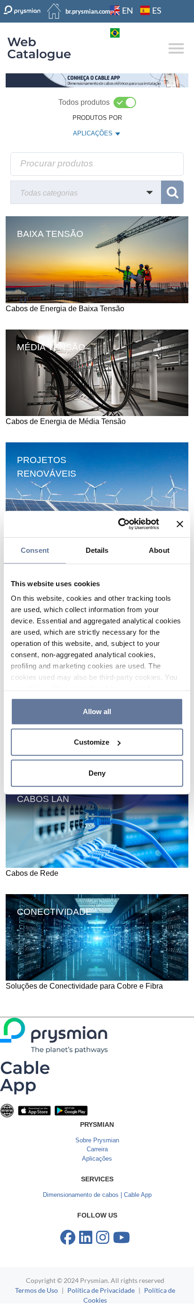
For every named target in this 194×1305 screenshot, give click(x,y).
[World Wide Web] (7, 1110)
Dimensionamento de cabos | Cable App (97, 1194)
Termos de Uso (36, 1290)
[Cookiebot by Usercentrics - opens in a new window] (120, 524)
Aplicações (97, 1158)
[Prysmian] (97, 80)
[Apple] (34, 1110)
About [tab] (159, 550)
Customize (91, 742)
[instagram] (102, 1237)
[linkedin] (85, 1237)
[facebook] (67, 1237)
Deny (97, 773)
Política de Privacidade (101, 1290)
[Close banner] (180, 524)
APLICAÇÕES (93, 135)
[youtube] (121, 1237)
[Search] (172, 192)
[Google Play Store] (71, 1110)
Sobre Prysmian (97, 1140)
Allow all (97, 711)
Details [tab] (97, 550)
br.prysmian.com (87, 11)
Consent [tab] (35, 550)
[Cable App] (24, 1077)
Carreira (97, 1149)
